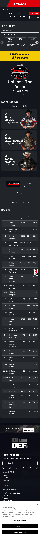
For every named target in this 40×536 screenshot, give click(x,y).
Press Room (7, 495)
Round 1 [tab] (29, 184)
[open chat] (36, 272)
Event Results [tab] (13, 184)
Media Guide (7, 500)
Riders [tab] (14, 106)
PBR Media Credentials (11, 493)
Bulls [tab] (25, 106)
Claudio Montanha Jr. (13, 321)
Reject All (20, 526)
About (4, 475)
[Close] (37, 504)
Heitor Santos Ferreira (12, 404)
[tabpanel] (20, 140)
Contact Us (6, 480)
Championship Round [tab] (20, 202)
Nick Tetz (13, 391)
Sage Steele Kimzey (12, 278)
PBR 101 (5, 478)
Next (37, 43)
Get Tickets (28, 430)
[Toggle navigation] (5, 3)
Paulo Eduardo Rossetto (12, 344)
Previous (2, 43)
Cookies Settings (20, 520)
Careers (5, 483)
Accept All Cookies (20, 532)
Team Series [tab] (5, 9)
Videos (5, 498)
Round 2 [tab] (20, 193)
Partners (5, 485)
